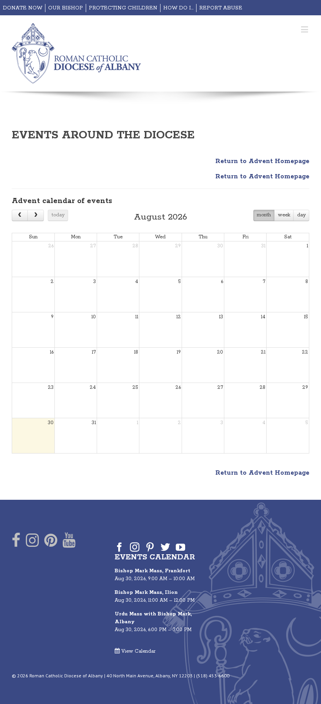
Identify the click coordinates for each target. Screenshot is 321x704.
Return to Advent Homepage (262, 161)
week (284, 215)
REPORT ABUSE (220, 8)
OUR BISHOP (65, 8)
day (301, 215)
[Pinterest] (50, 542)
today (58, 215)
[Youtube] (69, 542)
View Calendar (138, 651)
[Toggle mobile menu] (305, 29)
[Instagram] (32, 542)
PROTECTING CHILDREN (123, 8)
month (264, 215)
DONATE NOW (22, 8)
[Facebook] (16, 542)
